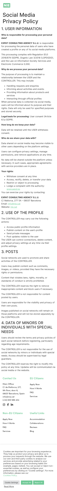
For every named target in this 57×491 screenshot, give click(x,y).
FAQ (32, 392)
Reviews (33, 427)
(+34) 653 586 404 (11, 400)
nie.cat (13, 207)
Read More (9, 486)
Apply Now (35, 384)
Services (34, 396)
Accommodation (37, 419)
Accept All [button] (27, 482)
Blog (32, 431)
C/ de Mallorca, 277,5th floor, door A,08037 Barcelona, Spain (14, 390)
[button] (52, 5)
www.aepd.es (13, 189)
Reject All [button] (38, 482)
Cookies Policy (10, 475)
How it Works (36, 388)
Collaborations (36, 423)
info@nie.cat (14, 203)
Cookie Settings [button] (11, 482)
